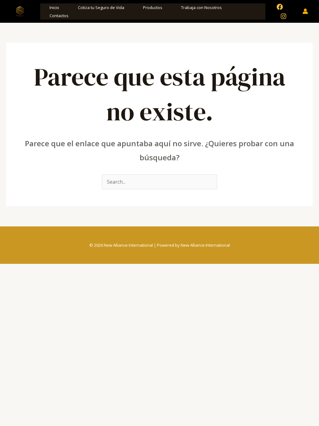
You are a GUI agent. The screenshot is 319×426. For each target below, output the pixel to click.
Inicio (54, 7)
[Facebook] (280, 7)
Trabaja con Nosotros (201, 7)
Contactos (59, 15)
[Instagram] (283, 16)
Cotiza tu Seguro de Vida (101, 7)
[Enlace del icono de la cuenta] (305, 11)
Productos (152, 7)
